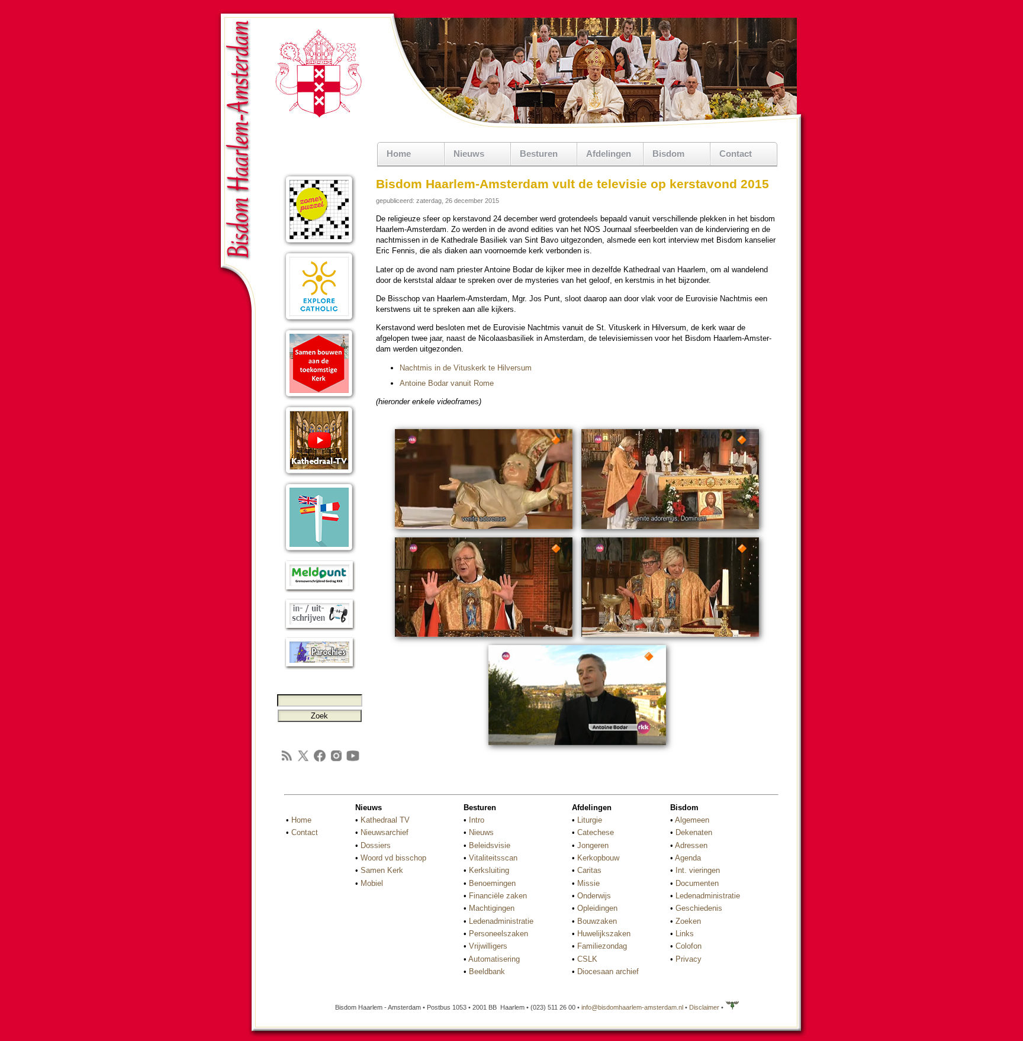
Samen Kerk (382, 870)
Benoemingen (492, 883)
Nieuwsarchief (384, 832)
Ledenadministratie (501, 921)
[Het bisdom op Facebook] (320, 760)
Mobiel (372, 883)
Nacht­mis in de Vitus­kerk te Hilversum (466, 367)
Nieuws (481, 832)
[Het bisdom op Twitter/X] (303, 760)
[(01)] (483, 530)
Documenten (697, 883)
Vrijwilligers (488, 946)
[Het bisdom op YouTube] (353, 760)
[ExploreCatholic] (319, 321)
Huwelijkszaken (603, 933)
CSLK (587, 959)
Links (684, 933)
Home (399, 154)
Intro (476, 820)
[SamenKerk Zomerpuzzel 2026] (319, 244)
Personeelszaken (498, 933)
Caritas (589, 870)
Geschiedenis (698, 908)
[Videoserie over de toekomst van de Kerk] (319, 398)
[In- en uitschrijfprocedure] (319, 628)
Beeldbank (487, 971)
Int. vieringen (697, 870)
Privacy (688, 959)
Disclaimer (704, 1007)
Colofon (688, 946)
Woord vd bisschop (393, 857)
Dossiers (376, 845)
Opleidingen (597, 908)
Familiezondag (602, 946)
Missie (588, 883)
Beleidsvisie (489, 845)
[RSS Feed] (286, 760)
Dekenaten (693, 832)
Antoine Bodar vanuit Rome (447, 383)
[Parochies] (319, 667)
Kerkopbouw (598, 857)
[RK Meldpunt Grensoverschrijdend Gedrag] (319, 590)
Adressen (691, 845)
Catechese (595, 832)
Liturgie (589, 820)
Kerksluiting (489, 870)
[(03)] (483, 638)
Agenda (688, 857)
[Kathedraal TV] (319, 474)
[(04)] (670, 638)
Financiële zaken (498, 895)
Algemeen (692, 820)
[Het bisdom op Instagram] (336, 760)
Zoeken (688, 921)
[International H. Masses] (319, 551)
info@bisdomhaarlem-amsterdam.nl (632, 1007)
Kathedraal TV (385, 820)
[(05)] (577, 746)
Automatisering (494, 959)
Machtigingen (491, 908)
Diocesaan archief (608, 971)
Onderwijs (594, 895)
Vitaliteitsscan (493, 857)
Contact (735, 154)
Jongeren (593, 845)
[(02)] (670, 530)
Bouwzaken (597, 921)
